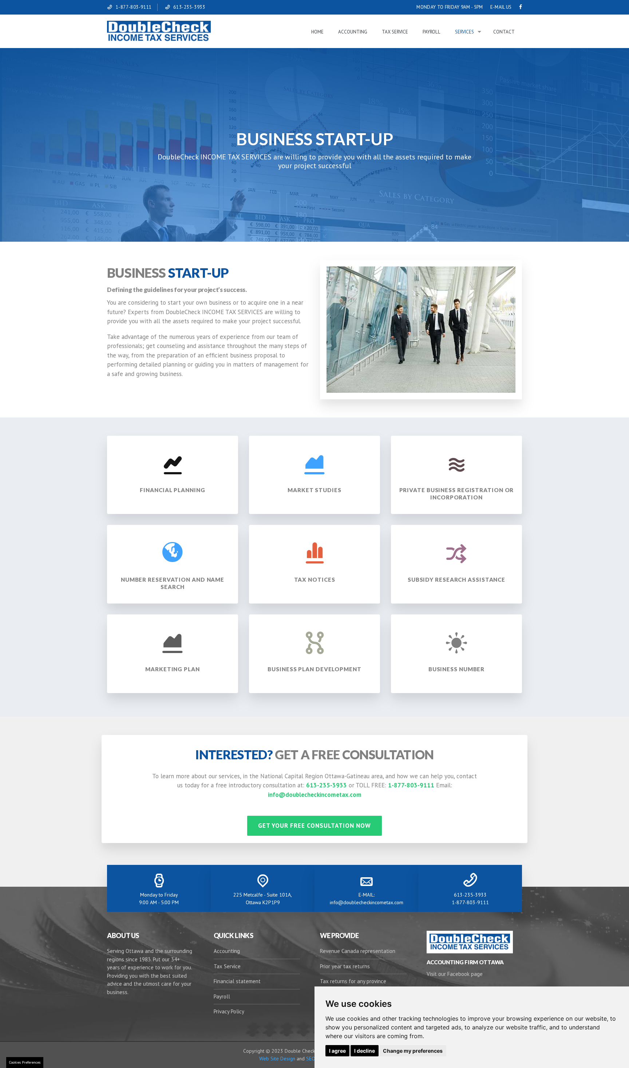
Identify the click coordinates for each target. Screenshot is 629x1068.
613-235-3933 (189, 7)
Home (317, 32)
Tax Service (395, 32)
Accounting (352, 32)
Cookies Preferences (24, 1062)
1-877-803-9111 (134, 7)
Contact (504, 32)
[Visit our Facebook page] (520, 7)
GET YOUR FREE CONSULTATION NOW (314, 826)
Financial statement (237, 981)
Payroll (431, 32)
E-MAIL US (501, 7)
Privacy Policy (229, 1011)
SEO (310, 1058)
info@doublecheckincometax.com (314, 795)
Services (464, 32)
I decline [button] (364, 1051)
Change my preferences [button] (413, 1051)
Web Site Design (277, 1058)
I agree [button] (337, 1051)
